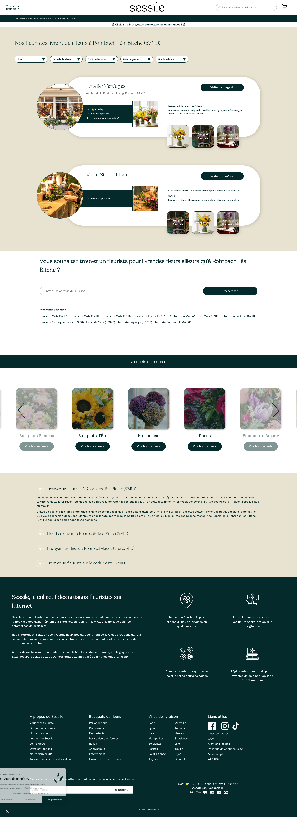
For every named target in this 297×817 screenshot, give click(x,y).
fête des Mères (112, 515)
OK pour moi (63, 799)
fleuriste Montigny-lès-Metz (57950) (197, 316)
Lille (177, 743)
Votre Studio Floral (107, 174)
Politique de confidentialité (225, 749)
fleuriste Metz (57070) (54, 316)
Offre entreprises (41, 748)
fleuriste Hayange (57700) (134, 322)
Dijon (178, 754)
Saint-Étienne (157, 754)
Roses (149, 435)
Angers (153, 759)
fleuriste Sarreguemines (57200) (62, 322)
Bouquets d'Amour (205, 435)
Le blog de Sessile (41, 738)
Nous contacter (218, 733)
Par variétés (96, 733)
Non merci (15, 799)
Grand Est (76, 497)
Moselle (195, 497)
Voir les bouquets (36, 446)
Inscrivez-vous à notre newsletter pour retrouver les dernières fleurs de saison (83, 779)
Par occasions (98, 723)
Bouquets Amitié (261, 435)
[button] (7, 811)
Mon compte (216, 754)
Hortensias (92, 435)
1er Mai (155, 515)
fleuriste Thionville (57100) (153, 316)
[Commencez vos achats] (285, 8)
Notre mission (39, 733)
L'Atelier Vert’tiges (105, 86)
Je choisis (39, 799)
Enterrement (97, 754)
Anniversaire (97, 748)
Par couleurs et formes (104, 738)
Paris (151, 723)
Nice (151, 733)
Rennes (153, 748)
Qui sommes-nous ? (42, 728)
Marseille (180, 723)
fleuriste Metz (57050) (118, 316)
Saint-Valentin (136, 515)
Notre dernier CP (41, 754)
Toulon (179, 748)
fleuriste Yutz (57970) (100, 322)
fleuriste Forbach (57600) (240, 316)
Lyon (151, 728)
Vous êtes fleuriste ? (43, 723)
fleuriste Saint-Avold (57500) (173, 322)
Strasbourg (182, 738)
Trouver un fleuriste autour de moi (52, 759)
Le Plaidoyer (38, 743)
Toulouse (180, 728)
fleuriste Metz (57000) (86, 316)
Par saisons (96, 728)
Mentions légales (219, 743)
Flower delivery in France (105, 759)
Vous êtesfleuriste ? (12, 7)
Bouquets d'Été (36, 435)
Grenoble (180, 759)
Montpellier (155, 738)
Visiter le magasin (222, 87)
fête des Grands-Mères (190, 515)
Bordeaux (154, 743)
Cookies (213, 758)
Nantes (179, 733)
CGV (211, 738)
